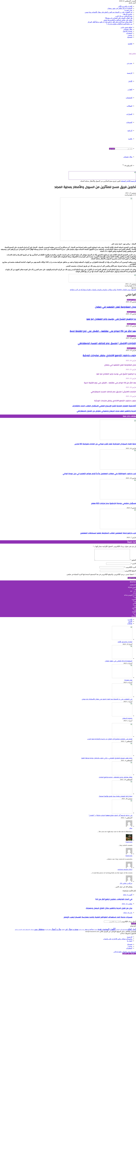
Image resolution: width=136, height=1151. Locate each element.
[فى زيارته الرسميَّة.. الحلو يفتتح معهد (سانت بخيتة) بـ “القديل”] (122, 813)
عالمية (130, 139)
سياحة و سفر (89, 929)
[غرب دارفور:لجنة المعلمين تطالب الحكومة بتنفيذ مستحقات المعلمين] (118, 528)
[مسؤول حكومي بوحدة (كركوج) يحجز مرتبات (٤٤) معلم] (118, 499)
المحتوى (105, 929)
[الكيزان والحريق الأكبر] (122, 639)
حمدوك (95, 929)
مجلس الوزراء (48, 929)
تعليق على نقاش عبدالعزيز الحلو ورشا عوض (118, 20)
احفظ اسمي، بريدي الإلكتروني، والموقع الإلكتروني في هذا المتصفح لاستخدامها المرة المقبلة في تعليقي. (100, 574)
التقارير (130, 89)
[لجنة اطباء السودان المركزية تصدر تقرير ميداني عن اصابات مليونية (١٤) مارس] (118, 439)
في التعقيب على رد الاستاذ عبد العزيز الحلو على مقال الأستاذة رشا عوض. (108, 12)
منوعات (32, 929)
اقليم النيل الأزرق (123, 929)
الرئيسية (129, 73)
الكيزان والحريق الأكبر (125, 6)
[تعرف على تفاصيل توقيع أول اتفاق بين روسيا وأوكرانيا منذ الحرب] (122, 736)
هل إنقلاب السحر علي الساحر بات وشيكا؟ (118, 18)
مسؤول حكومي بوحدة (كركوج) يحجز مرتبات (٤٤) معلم (113, 503)
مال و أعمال (56, 929)
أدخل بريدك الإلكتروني (128, 921)
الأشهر (130, 621)
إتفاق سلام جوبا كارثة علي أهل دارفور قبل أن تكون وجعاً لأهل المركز (110, 22)
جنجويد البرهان (127, 14)
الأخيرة (130, 620)
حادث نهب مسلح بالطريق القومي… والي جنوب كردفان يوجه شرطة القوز (106, 758)
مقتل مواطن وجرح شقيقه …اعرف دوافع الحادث (115, 777)
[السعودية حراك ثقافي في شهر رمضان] (122, 658)
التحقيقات (129, 98)
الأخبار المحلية (125, 181)
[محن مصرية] (122, 677)
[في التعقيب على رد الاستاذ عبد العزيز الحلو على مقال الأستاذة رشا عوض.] (122, 697)
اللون (113, 928)
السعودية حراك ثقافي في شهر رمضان (119, 8)
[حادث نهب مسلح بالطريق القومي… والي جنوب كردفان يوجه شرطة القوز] (122, 756)
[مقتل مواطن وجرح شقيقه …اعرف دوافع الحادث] (122, 775)
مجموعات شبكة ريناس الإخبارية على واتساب (117, 939)
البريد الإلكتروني (130, 567)
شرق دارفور (81, 929)
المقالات (129, 106)
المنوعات (129, 122)
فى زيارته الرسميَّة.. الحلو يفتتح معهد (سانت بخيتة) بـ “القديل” (110, 815)
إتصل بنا (129, 941)
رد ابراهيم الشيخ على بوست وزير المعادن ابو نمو (111, 319)
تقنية (100, 929)
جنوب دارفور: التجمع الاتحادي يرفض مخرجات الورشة (109, 355)
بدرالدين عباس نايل (126, 883)
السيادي (117, 929)
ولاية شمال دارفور (26, 929)
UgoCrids (129, 842)
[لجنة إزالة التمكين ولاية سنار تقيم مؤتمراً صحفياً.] (122, 794)
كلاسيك (62, 929)
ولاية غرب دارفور (18, 929)
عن (66, 929)
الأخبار (130, 81)
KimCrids (129, 856)
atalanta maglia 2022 (125, 869)
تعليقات (129, 623)
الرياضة (129, 130)
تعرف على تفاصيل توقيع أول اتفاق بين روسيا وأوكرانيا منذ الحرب (109, 738)
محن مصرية (128, 10)
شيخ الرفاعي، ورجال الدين (123, 16)
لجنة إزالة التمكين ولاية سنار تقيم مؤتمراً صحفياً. (115, 796)
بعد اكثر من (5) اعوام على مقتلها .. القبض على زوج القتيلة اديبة (103, 331)
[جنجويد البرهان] (122, 716)
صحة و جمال (73, 929)
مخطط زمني (39, 929)
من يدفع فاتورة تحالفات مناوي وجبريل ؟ (119, 24)
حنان (130, 828)
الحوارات (129, 114)
